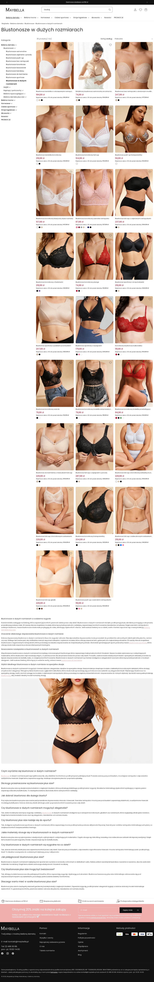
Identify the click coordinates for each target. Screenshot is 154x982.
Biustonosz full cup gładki (46, 600)
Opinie (80, 942)
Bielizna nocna (7, 100)
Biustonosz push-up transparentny (128, 155)
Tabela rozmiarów (47, 950)
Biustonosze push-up (15, 58)
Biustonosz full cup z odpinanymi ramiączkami (133, 218)
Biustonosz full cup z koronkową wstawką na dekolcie (133, 473)
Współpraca (83, 946)
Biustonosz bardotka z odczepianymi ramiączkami (54, 91)
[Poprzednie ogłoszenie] (7, 2)
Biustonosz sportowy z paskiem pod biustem (53, 346)
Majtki (6, 87)
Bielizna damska (16, 23)
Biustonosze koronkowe (16, 64)
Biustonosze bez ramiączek (17, 61)
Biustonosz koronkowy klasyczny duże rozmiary (54, 218)
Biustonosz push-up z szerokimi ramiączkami (93, 600)
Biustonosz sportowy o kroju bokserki (129, 282)
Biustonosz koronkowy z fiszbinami (49, 282)
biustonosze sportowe (138, 643)
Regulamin (82, 933)
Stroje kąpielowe (8, 110)
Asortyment (83, 950)
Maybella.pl (11, 976)
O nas (42, 946)
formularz (54, 972)
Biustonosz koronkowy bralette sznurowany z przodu (94, 409)
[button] (14, 17)
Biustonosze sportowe (15, 77)
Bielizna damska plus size (14, 97)
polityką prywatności (98, 918)
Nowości (4, 116)
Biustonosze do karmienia (16, 74)
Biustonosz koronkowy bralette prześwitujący (132, 409)
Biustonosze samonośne (16, 51)
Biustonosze (29, 23)
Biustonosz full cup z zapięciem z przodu (91, 473)
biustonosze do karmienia (71, 660)
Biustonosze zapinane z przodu (19, 54)
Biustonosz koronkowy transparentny (90, 536)
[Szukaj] (109, 9)
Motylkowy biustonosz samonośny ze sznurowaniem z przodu (94, 91)
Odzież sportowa (8, 106)
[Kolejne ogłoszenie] (147, 2)
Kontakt (43, 933)
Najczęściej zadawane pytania (52, 942)
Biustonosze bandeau (15, 71)
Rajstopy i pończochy (12, 90)
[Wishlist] (140, 9)
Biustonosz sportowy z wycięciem (89, 346)
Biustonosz (5, 776)
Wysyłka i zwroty (46, 938)
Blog (79, 955)
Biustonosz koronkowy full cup (87, 155)
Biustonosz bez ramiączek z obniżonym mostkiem (134, 91)
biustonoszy (6, 675)
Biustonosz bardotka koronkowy (48, 155)
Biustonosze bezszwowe (16, 67)
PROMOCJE (5, 119)
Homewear (5, 103)
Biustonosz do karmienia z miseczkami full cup (54, 473)
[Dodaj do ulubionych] (71, 45)
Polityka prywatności (86, 938)
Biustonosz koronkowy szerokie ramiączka (92, 218)
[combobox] (77, 9)
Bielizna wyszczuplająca (13, 93)
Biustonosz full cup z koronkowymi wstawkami (54, 536)
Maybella (5, 23)
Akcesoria (5, 113)
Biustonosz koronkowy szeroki (48, 409)
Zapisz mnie (127, 910)
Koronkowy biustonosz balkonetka (128, 346)
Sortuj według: (106, 39)
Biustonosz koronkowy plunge (87, 282)
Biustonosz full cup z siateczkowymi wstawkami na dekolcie (133, 536)
